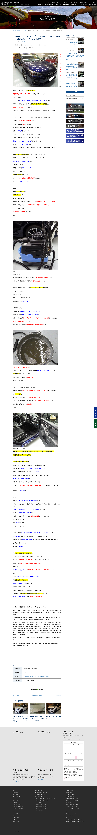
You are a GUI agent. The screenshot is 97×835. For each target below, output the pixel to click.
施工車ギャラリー (49, 4)
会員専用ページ (92, 4)
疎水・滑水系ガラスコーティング (42, 806)
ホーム (48, 2)
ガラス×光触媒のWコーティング (41, 792)
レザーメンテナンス (70, 810)
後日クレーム (32, 47)
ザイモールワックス (70, 796)
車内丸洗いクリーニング (70, 811)
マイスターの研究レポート (19, 806)
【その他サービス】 (70, 790)
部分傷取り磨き (69, 792)
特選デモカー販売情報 (18, 808)
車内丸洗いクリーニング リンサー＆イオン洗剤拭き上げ (39, 676)
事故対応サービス (74, 2)
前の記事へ (16, 695)
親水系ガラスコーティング (41, 804)
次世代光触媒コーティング (40, 794)
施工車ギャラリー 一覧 (37, 695)
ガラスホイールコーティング (71, 806)
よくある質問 (65, 2)
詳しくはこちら (16, 781)
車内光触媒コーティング (70, 813)
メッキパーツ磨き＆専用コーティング (73, 808)
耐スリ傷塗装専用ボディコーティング (43, 810)
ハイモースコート (39, 802)
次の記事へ (58, 695)
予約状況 (95, 423)
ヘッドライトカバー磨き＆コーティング (73, 819)
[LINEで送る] (40, 689)
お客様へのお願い (84, 2)
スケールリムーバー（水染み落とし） (73, 800)
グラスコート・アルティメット (42, 800)
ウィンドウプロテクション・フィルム (73, 817)
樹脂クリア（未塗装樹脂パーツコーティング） (75, 821)
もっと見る (75, 91)
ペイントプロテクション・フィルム (73, 815)
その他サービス (74, 4)
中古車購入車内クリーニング (30, 45)
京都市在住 (17, 45)
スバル (23, 41)
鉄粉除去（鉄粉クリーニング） (72, 798)
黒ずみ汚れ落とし (69, 802)
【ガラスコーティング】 (39, 790)
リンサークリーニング (20, 47)
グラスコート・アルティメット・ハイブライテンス (46, 798)
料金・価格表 (83, 4)
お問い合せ (15, 819)
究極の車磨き (66, 4)
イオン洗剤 (43, 45)
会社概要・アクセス (56, 2)
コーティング (58, 4)
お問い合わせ (93, 2)
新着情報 (15, 802)
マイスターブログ (17, 804)
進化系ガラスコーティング (40, 796)
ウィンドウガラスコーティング (72, 804)
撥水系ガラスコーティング (41, 808)
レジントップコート (70, 794)
